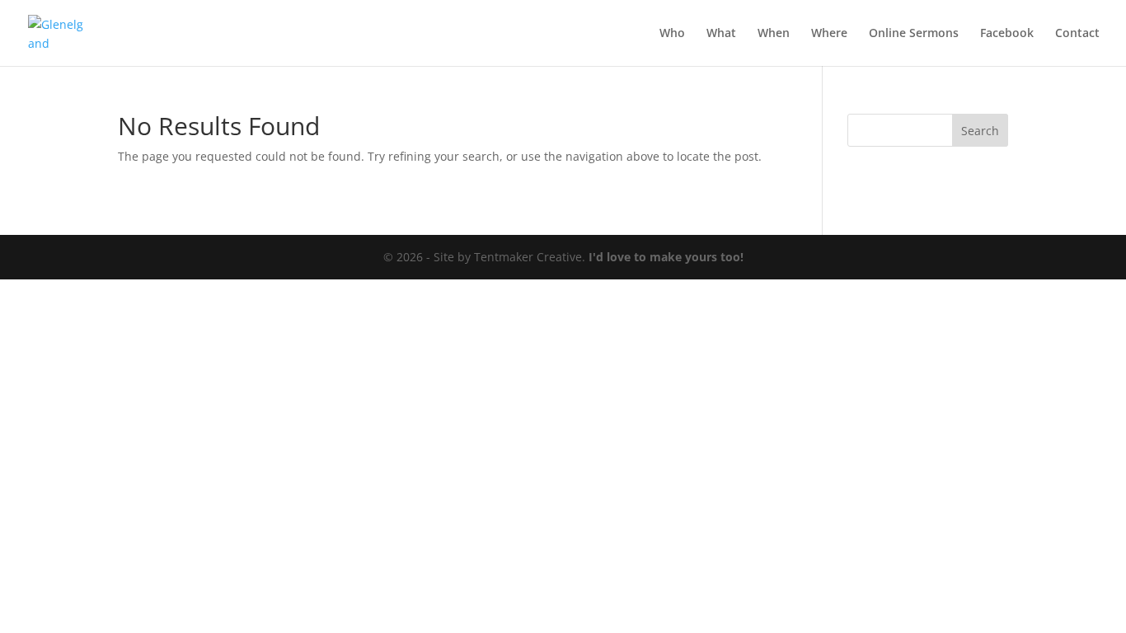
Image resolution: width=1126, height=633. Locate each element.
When (774, 33)
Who (672, 33)
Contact (1077, 33)
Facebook (1007, 33)
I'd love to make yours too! (666, 257)
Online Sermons (914, 33)
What (721, 33)
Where (829, 33)
